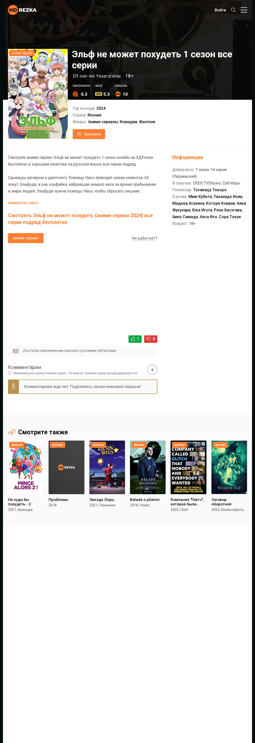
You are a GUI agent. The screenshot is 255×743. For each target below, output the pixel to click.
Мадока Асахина (188, 203)
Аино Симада (185, 216)
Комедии (128, 121)
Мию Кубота (200, 196)
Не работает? (144, 238)
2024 (100, 108)
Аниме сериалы (103, 121)
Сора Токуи (230, 216)
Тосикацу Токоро (210, 189)
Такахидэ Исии (228, 196)
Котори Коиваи (220, 203)
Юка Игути (202, 210)
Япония (94, 115)
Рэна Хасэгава (228, 210)
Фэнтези (147, 121)
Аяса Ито (208, 216)
